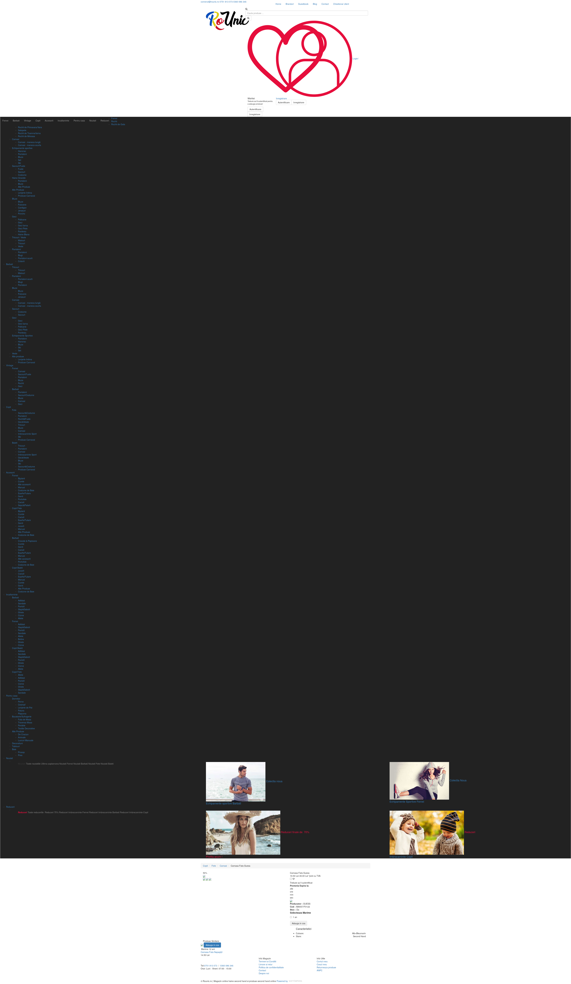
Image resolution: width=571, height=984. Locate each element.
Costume (22, 174)
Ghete (21, 612)
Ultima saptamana (50, 763)
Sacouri (21, 171)
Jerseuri (22, 210)
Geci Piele (23, 228)
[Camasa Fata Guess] (204, 878)
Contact (325, 3)
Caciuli (21, 502)
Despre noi (264, 973)
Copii (38, 120)
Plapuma (22, 713)
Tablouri (16, 746)
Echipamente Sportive (22, 335)
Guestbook (303, 3)
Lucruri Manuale (25, 740)
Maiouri (21, 240)
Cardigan (22, 207)
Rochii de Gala (118, 124)
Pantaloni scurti (25, 258)
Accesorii (49, 120)
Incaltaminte (63, 120)
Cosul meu (322, 964)
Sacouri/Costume (26, 395)
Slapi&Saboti (24, 609)
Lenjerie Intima (25, 192)
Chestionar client (341, 3)
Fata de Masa (24, 719)
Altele (20, 618)
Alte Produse (24, 186)
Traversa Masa (25, 722)
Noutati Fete (94, 763)
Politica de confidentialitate (271, 967)
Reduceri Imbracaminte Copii (134, 812)
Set (19, 159)
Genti (20, 496)
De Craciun (23, 734)
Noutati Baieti (107, 763)
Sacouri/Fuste (18, 165)
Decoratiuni (17, 743)
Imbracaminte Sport (27, 433)
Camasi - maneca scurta (29, 145)
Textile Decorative (26, 728)
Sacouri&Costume (26, 412)
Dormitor (16, 698)
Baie (14, 749)
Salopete (22, 130)
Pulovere (22, 204)
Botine (21, 639)
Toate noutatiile (33, 763)
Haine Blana (23, 234)
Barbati (16, 120)
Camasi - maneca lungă (29, 142)
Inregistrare (254, 114)
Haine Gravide (19, 177)
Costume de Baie (26, 490)
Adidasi (21, 600)
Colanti (21, 261)
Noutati (92, 120)
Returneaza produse (326, 967)
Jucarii (21, 526)
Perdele (21, 725)
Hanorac (22, 151)
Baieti (14, 442)
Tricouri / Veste (19, 237)
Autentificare (255, 109)
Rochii (114, 121)
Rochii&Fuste (24, 418)
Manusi (21, 487)
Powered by (282, 981)
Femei (5, 120)
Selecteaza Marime (300, 912)
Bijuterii (21, 478)
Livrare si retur (265, 964)
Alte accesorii (24, 484)
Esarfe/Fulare (24, 493)
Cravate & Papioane (27, 540)
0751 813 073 (210, 965)
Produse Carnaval (26, 195)
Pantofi (21, 606)
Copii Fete (17, 508)
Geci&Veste (23, 421)
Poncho (21, 213)
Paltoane (22, 219)
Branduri (290, 3)
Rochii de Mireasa (26, 136)
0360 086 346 (226, 965)
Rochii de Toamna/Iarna (29, 133)
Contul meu (322, 961)
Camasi (15, 139)
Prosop (21, 752)
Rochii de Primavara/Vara (30, 127)
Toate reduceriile (36, 812)
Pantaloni (22, 154)
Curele (21, 481)
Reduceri (105, 120)
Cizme (21, 615)
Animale (22, 737)
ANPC (319, 970)
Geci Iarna (23, 225)
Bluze (20, 156)
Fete (14, 409)
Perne (21, 701)
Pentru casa (79, 120)
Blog (315, 3)
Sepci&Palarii (24, 505)
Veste (20, 246)
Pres (20, 755)
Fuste (20, 168)
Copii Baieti (17, 567)
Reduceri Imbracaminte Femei (73, 812)
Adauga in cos (298, 923)
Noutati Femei (66, 763)
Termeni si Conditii (267, 961)
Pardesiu (22, 231)
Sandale (22, 603)
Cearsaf (21, 704)
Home (278, 3)
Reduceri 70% (51, 812)
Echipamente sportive (22, 148)
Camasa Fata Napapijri (211, 952)
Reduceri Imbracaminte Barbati (104, 812)
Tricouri (21, 243)
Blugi (20, 255)
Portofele (22, 499)
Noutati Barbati (80, 763)
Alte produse (18, 356)
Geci (14, 216)
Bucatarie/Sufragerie (21, 716)
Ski (19, 162)
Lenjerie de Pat (25, 707)
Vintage (27, 120)
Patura (21, 710)
